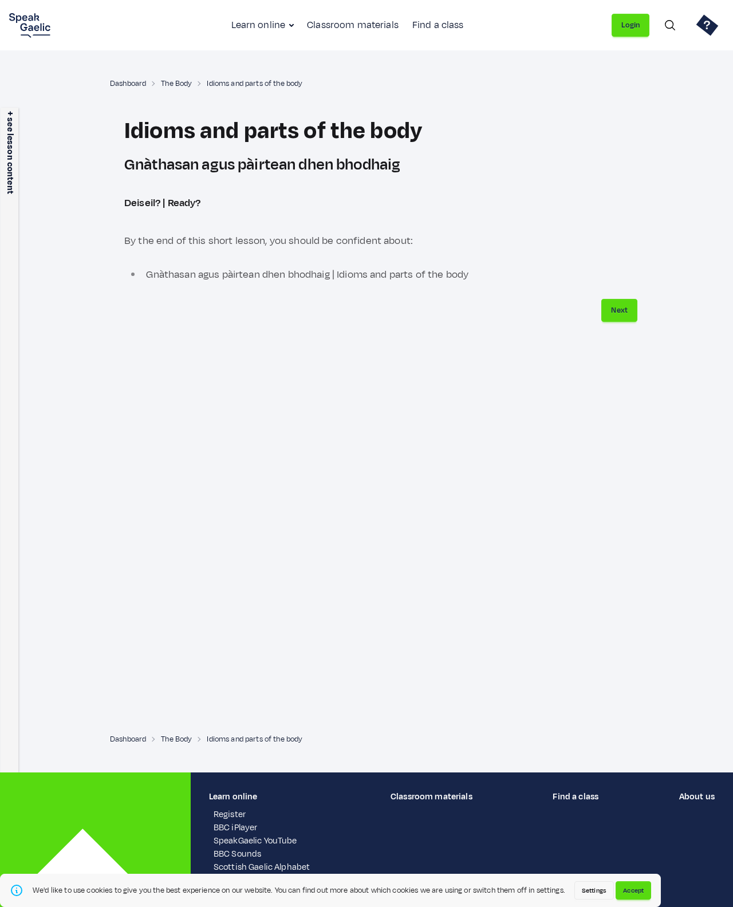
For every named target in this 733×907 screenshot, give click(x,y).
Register (230, 815)
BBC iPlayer (236, 828)
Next (619, 310)
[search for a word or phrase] (670, 25)
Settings (594, 890)
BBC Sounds (237, 854)
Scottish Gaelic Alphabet (262, 867)
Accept (633, 890)
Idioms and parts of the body (254, 83)
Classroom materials (353, 25)
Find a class (438, 25)
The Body (176, 83)
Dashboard (128, 83)
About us (697, 797)
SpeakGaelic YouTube (255, 841)
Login (630, 25)
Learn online (258, 25)
